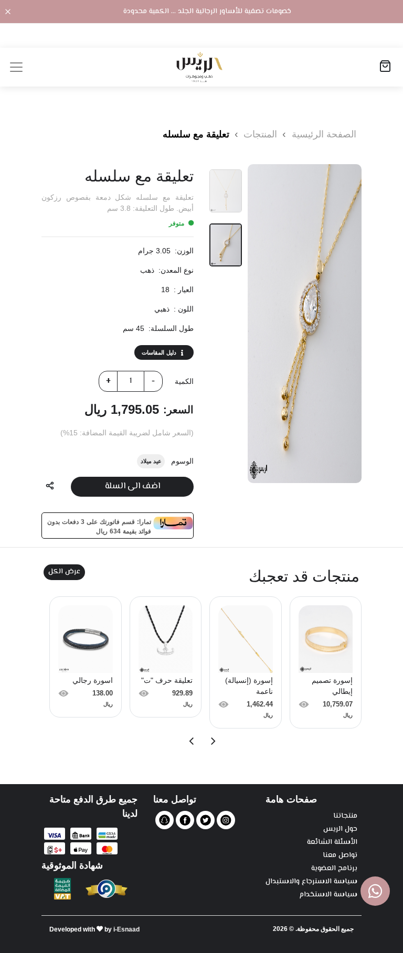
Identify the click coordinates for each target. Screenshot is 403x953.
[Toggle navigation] (16, 67)
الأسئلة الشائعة (332, 842)
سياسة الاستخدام (328, 895)
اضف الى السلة (132, 486)
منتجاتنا (345, 816)
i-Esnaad (126, 929)
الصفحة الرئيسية (324, 134)
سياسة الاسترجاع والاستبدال (311, 881)
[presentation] (212, 741)
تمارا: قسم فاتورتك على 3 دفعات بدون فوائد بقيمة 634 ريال (99, 525)
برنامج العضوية (334, 868)
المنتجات (259, 134)
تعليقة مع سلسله (196, 134)
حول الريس (340, 829)
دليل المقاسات (159, 352)
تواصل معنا (340, 855)
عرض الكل (64, 571)
